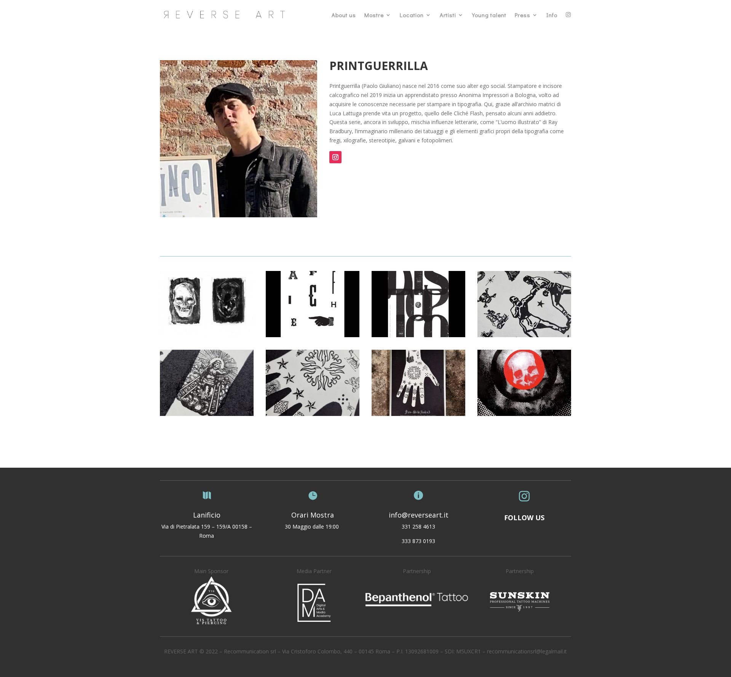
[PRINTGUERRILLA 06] (418, 335)
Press (522, 15)
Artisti (448, 15)
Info (551, 15)
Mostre (374, 15)
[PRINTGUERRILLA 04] (207, 413)
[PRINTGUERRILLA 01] (524, 413)
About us (344, 15)
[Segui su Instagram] (335, 157)
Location (412, 15)
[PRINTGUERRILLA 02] (418, 413)
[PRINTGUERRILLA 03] (312, 413)
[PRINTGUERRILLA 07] (312, 335)
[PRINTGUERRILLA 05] (524, 335)
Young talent (489, 15)
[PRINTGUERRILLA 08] (207, 335)
